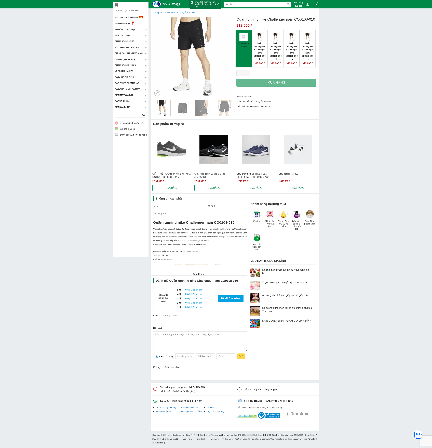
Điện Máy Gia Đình (124, 95)
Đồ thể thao (122, 101)
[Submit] (143, 114)
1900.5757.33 (179, 401)
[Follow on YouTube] (306, 414)
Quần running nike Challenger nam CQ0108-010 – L (308, 51)
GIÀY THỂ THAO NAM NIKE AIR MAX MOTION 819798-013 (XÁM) (171, 175)
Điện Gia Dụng (122, 107)
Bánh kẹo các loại (125, 59)
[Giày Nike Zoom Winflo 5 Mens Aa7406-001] (213, 149)
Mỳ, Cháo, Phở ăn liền (127, 47)
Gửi (241, 356)
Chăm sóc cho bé (124, 41)
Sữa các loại (122, 35)
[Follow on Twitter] (296, 414)
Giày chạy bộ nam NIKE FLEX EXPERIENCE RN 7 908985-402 (252, 175)
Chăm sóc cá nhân (125, 65)
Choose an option (243, 45)
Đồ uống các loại (125, 30)
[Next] (227, 57)
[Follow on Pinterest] (301, 414)
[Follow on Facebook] (287, 414)
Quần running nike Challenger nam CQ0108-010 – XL (260, 51)
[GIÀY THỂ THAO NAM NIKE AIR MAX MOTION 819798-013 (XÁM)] (171, 149)
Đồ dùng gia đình (124, 77)
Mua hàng (276, 82)
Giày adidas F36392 (288, 174)
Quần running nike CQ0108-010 (256, 107)
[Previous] (159, 57)
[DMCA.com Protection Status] (247, 415)
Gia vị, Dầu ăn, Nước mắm (129, 53)
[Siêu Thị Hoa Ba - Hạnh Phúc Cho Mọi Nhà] (167, 4)
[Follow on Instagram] (292, 414)
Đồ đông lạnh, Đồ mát (127, 89)
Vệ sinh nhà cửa (124, 71)
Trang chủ (158, 12)
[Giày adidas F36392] (298, 149)
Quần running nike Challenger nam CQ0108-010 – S (276, 51)
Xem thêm (199, 274)
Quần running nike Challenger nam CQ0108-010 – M (292, 51)
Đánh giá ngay (230, 298)
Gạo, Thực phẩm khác (127, 83)
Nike (208, 213)
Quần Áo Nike (189, 12)
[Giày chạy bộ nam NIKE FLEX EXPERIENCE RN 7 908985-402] (256, 149)
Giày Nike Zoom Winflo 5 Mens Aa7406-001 (209, 175)
